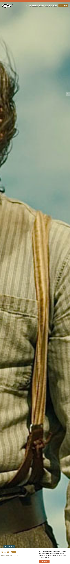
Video (50, 5)
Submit (55, 5)
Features (41, 5)
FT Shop (63, 6)
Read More (44, 561)
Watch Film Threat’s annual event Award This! (35, 1)
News (46, 5)
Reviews (28, 5)
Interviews (35, 5)
